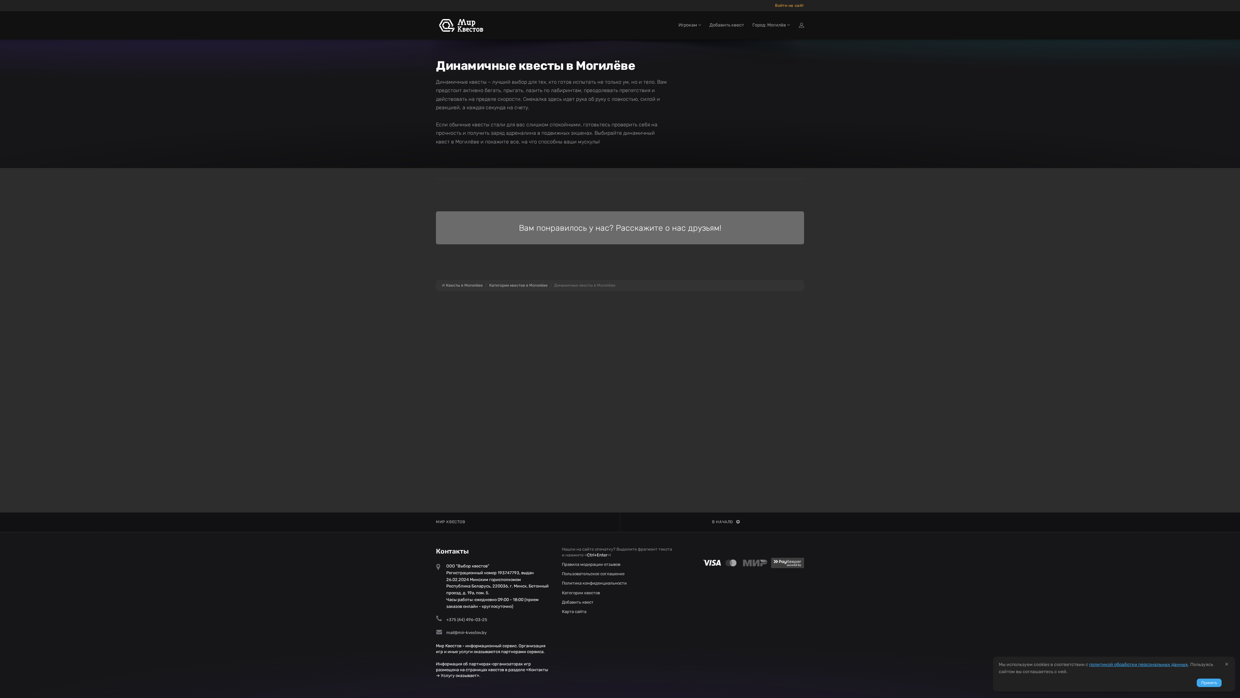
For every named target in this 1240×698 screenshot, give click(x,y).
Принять (1209, 683)
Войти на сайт (789, 5)
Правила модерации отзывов (591, 564)
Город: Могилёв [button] (769, 25)
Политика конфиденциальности (594, 583)
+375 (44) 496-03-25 (466, 619)
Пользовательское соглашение (593, 573)
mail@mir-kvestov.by (466, 632)
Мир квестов (450, 522)
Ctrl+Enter (597, 555)
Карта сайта (574, 611)
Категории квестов (581, 592)
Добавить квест (726, 25)
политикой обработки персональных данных (1138, 664)
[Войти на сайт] (801, 25)
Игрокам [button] (688, 25)
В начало (722, 522)
